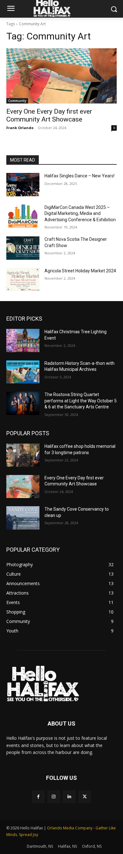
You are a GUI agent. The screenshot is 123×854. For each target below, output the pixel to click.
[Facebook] (38, 797)
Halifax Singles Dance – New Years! (79, 175)
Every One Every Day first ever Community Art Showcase (49, 115)
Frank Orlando (19, 127)
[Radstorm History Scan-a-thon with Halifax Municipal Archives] (22, 372)
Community (17, 100)
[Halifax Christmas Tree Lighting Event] (22, 340)
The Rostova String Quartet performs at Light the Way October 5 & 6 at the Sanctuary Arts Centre (80, 400)
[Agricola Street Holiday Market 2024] (22, 279)
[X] (85, 797)
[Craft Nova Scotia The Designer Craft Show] (22, 248)
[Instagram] (54, 797)
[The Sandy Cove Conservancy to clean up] (22, 518)
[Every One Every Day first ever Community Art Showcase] (61, 76)
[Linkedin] (69, 797)
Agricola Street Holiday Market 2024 (80, 270)
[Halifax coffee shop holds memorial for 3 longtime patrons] (22, 455)
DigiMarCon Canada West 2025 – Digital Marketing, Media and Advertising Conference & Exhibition (80, 213)
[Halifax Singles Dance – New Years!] (22, 184)
